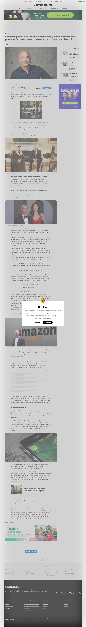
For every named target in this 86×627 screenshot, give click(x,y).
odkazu (49, 318)
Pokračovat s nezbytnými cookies (55, 302)
